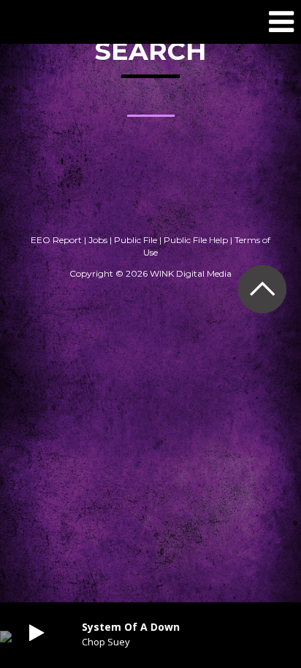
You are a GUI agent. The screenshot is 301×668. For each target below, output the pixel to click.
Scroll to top (261, 288)
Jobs (97, 239)
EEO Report (56, 239)
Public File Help (196, 239)
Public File (135, 239)
